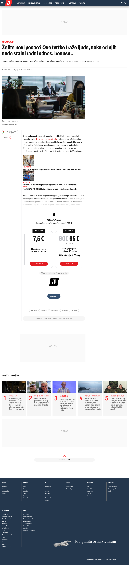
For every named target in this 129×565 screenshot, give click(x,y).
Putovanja (47, 496)
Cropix (3, 544)
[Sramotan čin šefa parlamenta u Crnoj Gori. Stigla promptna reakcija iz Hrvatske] (39, 387)
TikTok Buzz (59, 3)
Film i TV (89, 489)
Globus (4, 521)
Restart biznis (69, 486)
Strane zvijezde (112, 489)
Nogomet (25, 489)
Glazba (89, 493)
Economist (48, 3)
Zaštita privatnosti (28, 519)
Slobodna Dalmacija (7, 516)
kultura (90, 482)
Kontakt (25, 528)
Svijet (3, 489)
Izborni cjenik (26, 521)
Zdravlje (47, 491)
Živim (3, 537)
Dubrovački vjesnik (7, 535)
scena (111, 482)
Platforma (72, 3)
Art (88, 486)
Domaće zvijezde (112, 486)
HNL (24, 486)
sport (25, 482)
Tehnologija (48, 486)
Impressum (26, 514)
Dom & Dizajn (5, 526)
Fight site (25, 496)
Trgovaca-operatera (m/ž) (46, 139)
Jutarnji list (5, 514)
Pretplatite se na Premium (95, 541)
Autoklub (4, 523)
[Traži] (125, 3)
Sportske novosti (6, 519)
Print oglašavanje (27, 526)
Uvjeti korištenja (27, 516)
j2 (45, 482)
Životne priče (48, 498)
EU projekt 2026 (34, 3)
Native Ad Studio (6, 546)
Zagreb (4, 493)
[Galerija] (43, 97)
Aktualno (21, 3)
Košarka (25, 491)
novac (68, 482)
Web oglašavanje (27, 523)
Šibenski (4, 542)
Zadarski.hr (5, 539)
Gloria (3, 530)
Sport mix (25, 498)
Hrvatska (4, 486)
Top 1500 (82, 3)
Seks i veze (47, 493)
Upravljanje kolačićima (29, 530)
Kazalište (89, 496)
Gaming (47, 500)
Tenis (24, 493)
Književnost (90, 491)
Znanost (47, 489)
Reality (110, 491)
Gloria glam (5, 532)
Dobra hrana (5, 528)
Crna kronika (5, 491)
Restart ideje (69, 489)
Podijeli (6, 137)
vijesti (4, 482)
